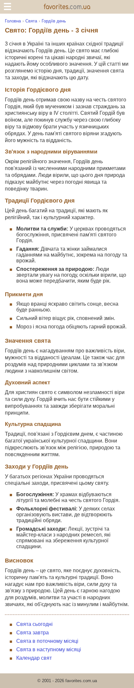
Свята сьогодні (34, 624)
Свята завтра (32, 632)
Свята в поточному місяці (47, 641)
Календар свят (34, 658)
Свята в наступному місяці (48, 649)
